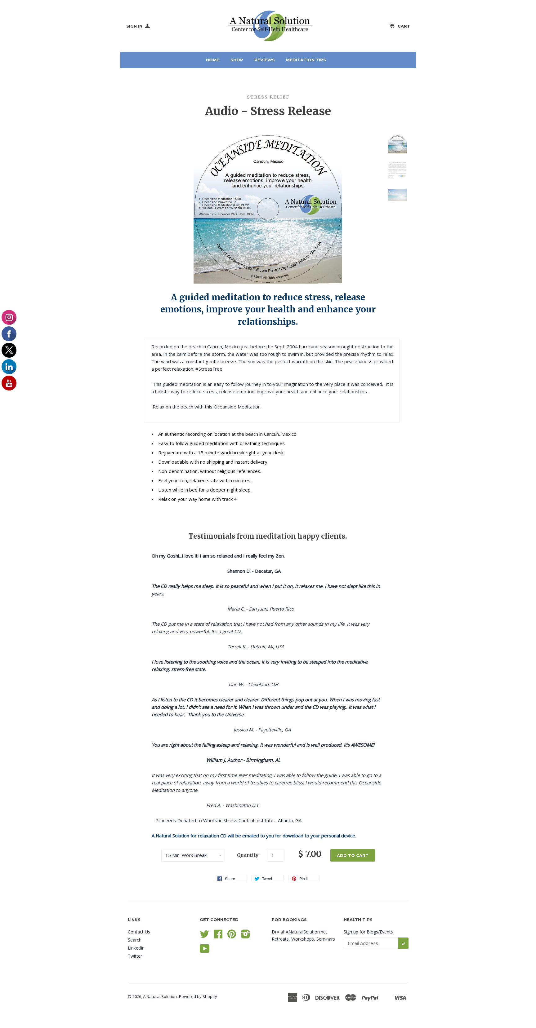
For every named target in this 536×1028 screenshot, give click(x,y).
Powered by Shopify (198, 996)
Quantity (247, 855)
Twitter (135, 956)
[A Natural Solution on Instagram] (245, 936)
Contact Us (139, 932)
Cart (404, 26)
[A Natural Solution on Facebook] (218, 936)
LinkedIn (136, 948)
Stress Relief (268, 97)
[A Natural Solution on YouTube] (205, 951)
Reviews (264, 59)
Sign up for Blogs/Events (368, 932)
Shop (236, 59)
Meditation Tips (306, 59)
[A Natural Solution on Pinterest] (231, 936)
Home (212, 59)
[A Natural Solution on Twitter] (204, 936)
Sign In (135, 26)
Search (134, 940)
